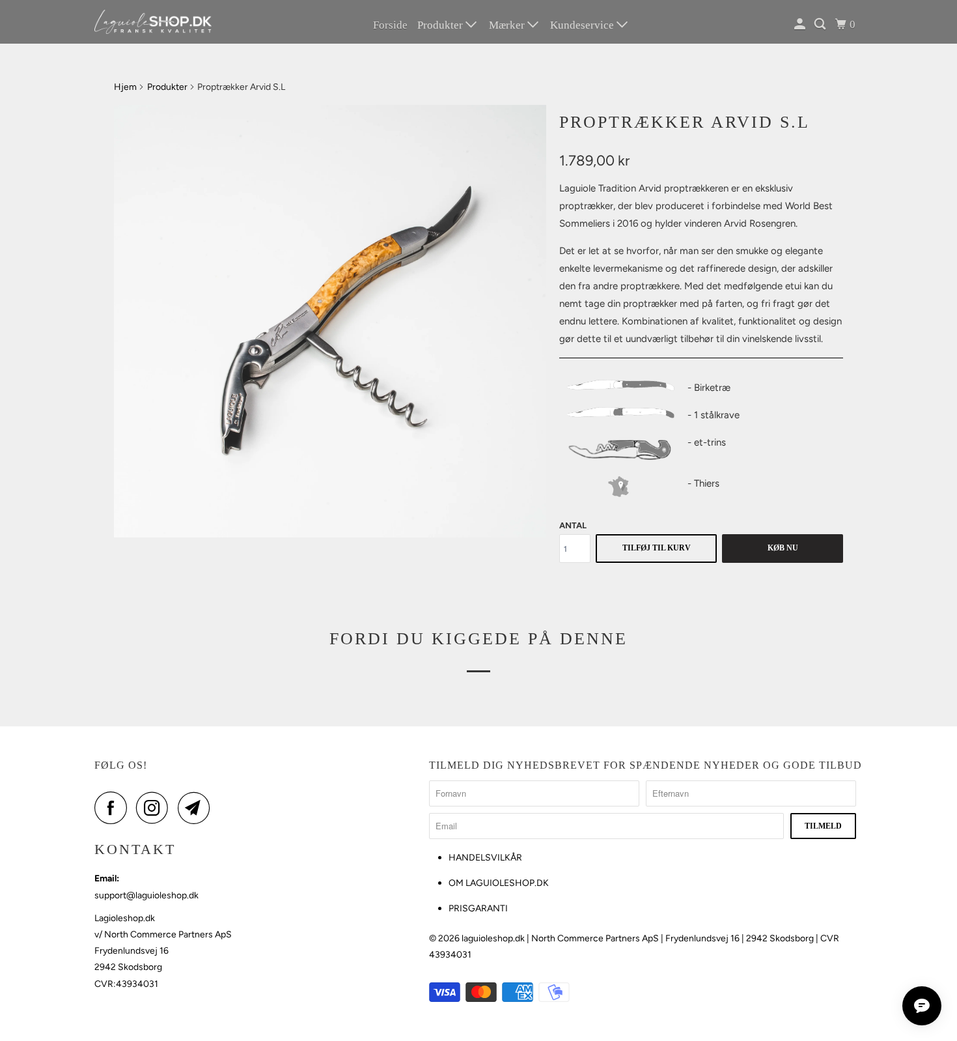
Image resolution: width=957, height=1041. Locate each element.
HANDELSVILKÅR (485, 857)
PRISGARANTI (478, 908)
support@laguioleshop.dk (146, 895)
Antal (573, 525)
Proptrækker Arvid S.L (684, 122)
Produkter (441, 25)
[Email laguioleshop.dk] (197, 807)
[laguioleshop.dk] (153, 22)
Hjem (125, 87)
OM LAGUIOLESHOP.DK (499, 883)
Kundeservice (583, 25)
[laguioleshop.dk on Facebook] (113, 807)
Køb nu (783, 547)
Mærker (508, 25)
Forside (390, 25)
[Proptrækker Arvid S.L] (330, 321)
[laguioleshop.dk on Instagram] (155, 807)
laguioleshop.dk (493, 938)
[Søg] (821, 24)
